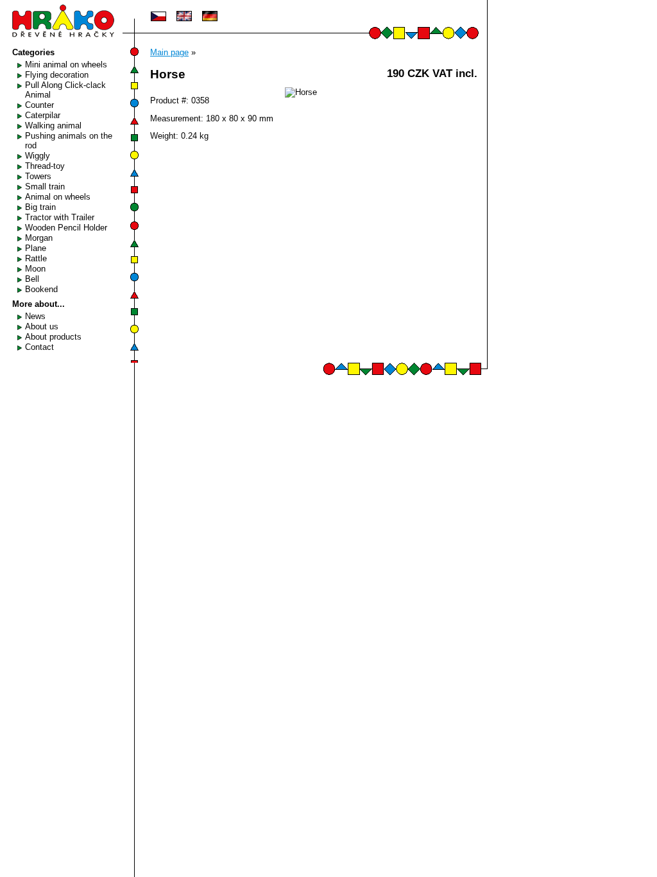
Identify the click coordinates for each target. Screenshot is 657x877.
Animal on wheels (57, 197)
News (35, 316)
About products (53, 337)
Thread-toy (45, 166)
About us (41, 326)
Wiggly (37, 156)
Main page (169, 52)
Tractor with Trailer (59, 217)
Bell (32, 279)
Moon (35, 269)
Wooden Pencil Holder (66, 227)
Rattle (36, 258)
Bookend (41, 289)
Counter (39, 105)
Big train (40, 207)
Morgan (39, 238)
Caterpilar (42, 115)
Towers (38, 176)
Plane (35, 248)
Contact (39, 347)
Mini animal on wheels (66, 64)
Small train (45, 186)
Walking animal (53, 125)
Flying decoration (57, 75)
